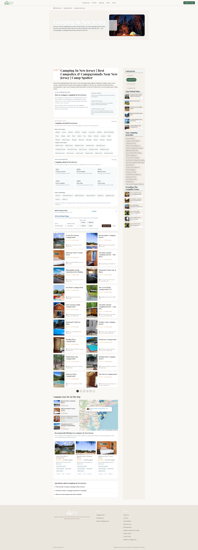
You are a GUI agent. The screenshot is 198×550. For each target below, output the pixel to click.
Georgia (63, 136)
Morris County (70, 153)
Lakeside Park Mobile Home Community (136, 96)
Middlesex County (104, 149)
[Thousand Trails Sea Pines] (58, 327)
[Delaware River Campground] (58, 379)
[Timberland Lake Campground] (58, 362)
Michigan (74, 140)
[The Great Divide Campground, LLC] (91, 293)
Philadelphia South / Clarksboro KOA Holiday (99, 409)
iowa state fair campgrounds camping (135, 160)
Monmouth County (60, 153)
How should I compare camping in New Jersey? (70, 487)
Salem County (98, 153)
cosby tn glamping (130, 169)
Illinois (73, 136)
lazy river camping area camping (134, 148)
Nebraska (109, 140)
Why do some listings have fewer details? (69, 494)
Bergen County (69, 145)
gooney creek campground (133, 167)
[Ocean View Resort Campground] (58, 241)
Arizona (64, 132)
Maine (109, 136)
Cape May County (100, 145)
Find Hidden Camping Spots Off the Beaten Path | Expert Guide (135, 200)
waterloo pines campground (133, 145)
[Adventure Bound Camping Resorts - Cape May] (91, 310)
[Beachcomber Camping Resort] (91, 241)
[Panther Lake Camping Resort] (91, 327)
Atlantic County (59, 145)
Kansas (90, 136)
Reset (114, 225)
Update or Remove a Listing (131, 530)
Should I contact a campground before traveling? (71, 490)
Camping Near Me (67, 8)
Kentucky (96, 136)
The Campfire (130, 75)
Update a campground (129, 539)
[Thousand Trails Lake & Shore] (91, 275)
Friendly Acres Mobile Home (136, 108)
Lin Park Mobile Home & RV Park (136, 121)
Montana (102, 140)
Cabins (108, 2)
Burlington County (79, 145)
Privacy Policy (127, 533)
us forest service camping (132, 157)
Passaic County (89, 153)
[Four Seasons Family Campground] (58, 310)
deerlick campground (131, 155)
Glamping (101, 2)
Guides (114, 2)
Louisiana (103, 136)
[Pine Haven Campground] (91, 379)
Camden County (90, 145)
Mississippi (88, 140)
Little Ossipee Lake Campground (136, 127)
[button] (101, 421)
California (77, 132)
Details (58, 474)
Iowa (84, 136)
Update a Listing (189, 2)
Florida (57, 136)
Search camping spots (102, 521)
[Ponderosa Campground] (91, 345)
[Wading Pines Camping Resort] (91, 362)
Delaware (99, 132)
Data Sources (127, 524)
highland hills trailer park (132, 150)
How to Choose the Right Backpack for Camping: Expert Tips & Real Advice (133, 225)
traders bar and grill (131, 143)
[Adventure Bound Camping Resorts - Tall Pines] (91, 258)
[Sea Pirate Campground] (58, 293)
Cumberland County (60, 149)
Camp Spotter (58, 8)
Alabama (58, 132)
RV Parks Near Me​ (131, 84)
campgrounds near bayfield (132, 141)
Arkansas (70, 132)
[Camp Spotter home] (9, 3)
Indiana (79, 136)
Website (68, 474)
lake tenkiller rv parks (131, 179)
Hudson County (83, 149)
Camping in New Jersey (79, 8)
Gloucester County (72, 149)
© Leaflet (102, 430)
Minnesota (81, 140)
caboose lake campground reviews (135, 184)
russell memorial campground (133, 174)
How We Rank (127, 521)
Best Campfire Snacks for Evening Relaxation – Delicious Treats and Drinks (133, 194)
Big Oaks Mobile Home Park (136, 115)
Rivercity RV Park (136, 102)
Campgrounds (86, 2)
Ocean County (79, 153)
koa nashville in (129, 181)
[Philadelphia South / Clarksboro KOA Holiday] (58, 275)
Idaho (68, 136)
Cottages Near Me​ (131, 88)
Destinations (100, 518)
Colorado (84, 132)
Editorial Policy (127, 527)
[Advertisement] (99, 54)
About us (126, 515)
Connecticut (92, 132)
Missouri (96, 140)
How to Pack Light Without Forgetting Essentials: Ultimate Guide (132, 213)
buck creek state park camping (133, 153)
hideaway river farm (131, 177)
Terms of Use (127, 536)
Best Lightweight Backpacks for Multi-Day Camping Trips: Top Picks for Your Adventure (134, 206)
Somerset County (108, 153)
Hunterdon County (93, 149)
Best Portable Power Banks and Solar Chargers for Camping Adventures (133, 219)
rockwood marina (130, 138)
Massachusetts (66, 140)
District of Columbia (109, 132)
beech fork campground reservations (135, 162)
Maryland (58, 140)
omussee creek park (131, 172)
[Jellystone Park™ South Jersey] (58, 258)
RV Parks (94, 2)
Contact (125, 518)
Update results (106, 225)
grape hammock (130, 165)
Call (63, 474)
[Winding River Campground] (58, 345)
